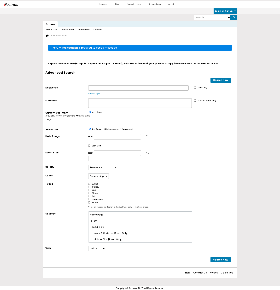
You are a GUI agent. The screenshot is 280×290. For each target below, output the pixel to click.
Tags (48, 119)
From (91, 136)
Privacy (214, 272)
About (171, 4)
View (48, 248)
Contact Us (200, 272)
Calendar (97, 29)
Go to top (227, 272)
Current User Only (66, 114)
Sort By (49, 166)
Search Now (220, 80)
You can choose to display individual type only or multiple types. (118, 207)
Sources (50, 213)
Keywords (51, 87)
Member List (84, 29)
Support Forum (134, 4)
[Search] (233, 17)
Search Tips (94, 93)
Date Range (52, 136)
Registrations (154, 4)
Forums (50, 24)
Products (103, 4)
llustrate (11, 4)
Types (49, 184)
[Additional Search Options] (229, 17)
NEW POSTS (51, 29)
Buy (117, 4)
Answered (51, 129)
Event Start (52, 152)
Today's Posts (67, 29)
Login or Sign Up (224, 11)
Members (51, 100)
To (147, 153)
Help (188, 272)
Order (49, 175)
